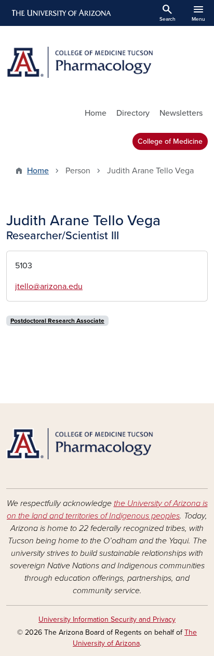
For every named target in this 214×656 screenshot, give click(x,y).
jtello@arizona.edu (49, 286)
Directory (133, 113)
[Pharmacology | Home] (107, 62)
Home (95, 113)
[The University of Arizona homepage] (60, 13)
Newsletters (181, 113)
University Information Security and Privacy (107, 619)
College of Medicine (170, 141)
